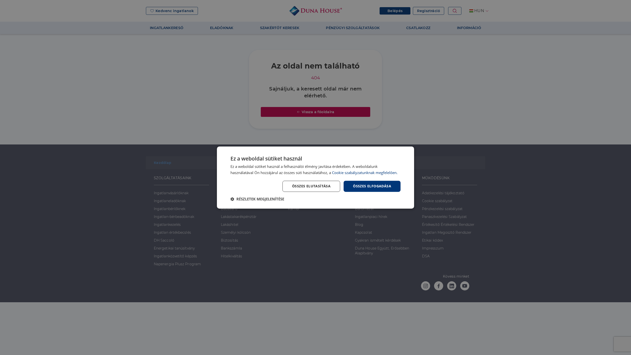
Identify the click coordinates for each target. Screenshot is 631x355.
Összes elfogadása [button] (372, 186)
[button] (257, 199)
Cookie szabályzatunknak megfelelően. (365, 172)
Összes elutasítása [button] (311, 186)
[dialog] (315, 177)
